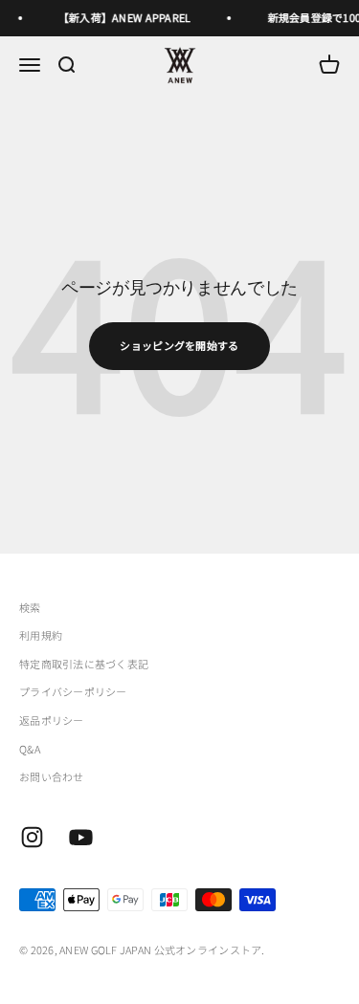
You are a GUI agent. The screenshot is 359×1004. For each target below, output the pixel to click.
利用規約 (40, 635)
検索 (30, 607)
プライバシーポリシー (73, 691)
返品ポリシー (51, 720)
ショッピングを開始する (179, 345)
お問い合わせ (51, 776)
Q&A (29, 748)
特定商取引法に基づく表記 (83, 663)
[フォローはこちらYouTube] (81, 837)
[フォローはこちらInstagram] (32, 837)
